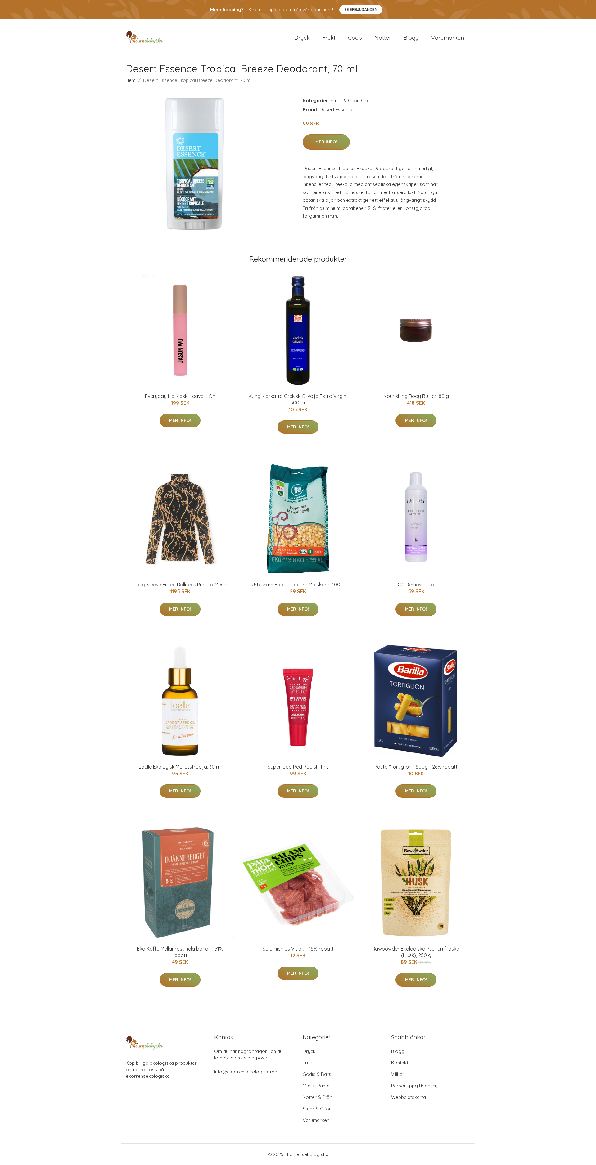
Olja (365, 100)
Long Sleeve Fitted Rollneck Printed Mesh (180, 584)
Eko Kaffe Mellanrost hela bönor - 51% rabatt (180, 952)
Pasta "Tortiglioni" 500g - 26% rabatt (416, 767)
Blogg (411, 37)
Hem (131, 80)
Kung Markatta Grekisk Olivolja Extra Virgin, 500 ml (298, 399)
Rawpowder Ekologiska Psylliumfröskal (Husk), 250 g (416, 952)
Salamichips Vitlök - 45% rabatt (298, 949)
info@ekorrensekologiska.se (245, 1072)
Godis (355, 37)
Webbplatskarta (408, 1097)
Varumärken (447, 37)
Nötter (382, 37)
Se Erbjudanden (360, 9)
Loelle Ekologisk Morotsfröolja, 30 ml (180, 767)
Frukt (329, 37)
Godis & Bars (317, 1074)
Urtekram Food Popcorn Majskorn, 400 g (298, 584)
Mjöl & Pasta (316, 1086)
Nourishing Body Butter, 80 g (416, 396)
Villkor (397, 1074)
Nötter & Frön (317, 1097)
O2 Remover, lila (416, 584)
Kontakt (399, 1063)
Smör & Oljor (345, 100)
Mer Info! (326, 142)
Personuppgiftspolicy (414, 1086)
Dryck (302, 37)
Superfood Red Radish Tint (298, 767)
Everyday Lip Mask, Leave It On (180, 396)
